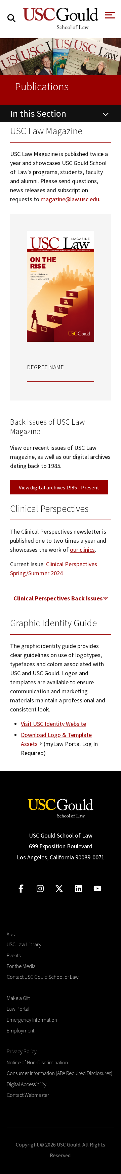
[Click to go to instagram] (40, 888)
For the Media (21, 966)
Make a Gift (18, 998)
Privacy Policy (22, 1051)
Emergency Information (32, 1019)
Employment (20, 1030)
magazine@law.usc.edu (70, 199)
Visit (11, 933)
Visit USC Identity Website (53, 724)
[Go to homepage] (60, 807)
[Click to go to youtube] (97, 888)
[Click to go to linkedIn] (78, 888)
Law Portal (18, 1008)
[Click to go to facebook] (21, 888)
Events (14, 955)
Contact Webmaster (28, 1094)
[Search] (11, 18)
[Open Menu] (109, 17)
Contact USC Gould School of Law (43, 976)
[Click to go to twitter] (59, 888)
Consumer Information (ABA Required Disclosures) (59, 1073)
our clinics (82, 549)
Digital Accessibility (26, 1084)
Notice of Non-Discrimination (37, 1062)
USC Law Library (24, 944)
